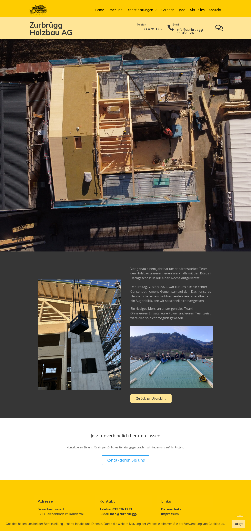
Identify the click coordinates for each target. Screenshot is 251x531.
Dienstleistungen (139, 10)
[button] (226, 524)
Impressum (170, 514)
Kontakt (215, 10)
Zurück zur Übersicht (151, 398)
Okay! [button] (239, 524)
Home (99, 10)
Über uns (115, 10)
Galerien (167, 10)
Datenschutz (171, 509)
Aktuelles (197, 10)
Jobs (182, 10)
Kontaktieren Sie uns (125, 460)
